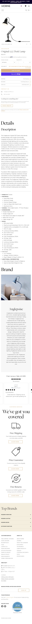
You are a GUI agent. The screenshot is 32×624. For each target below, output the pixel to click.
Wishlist (19, 550)
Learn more (15, 441)
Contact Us (4, 546)
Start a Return (5, 540)
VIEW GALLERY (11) (6, 44)
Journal (19, 540)
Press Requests (5, 556)
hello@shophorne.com (9, 565)
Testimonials (20, 546)
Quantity (19, 59)
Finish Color (4, 59)
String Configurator (7, 558)
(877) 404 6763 (7, 94)
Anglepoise (5, 48)
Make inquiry (7, 105)
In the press (20, 544)
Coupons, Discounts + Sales (23, 553)
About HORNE (20, 538)
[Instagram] (5, 607)
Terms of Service (5, 552)
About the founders (22, 542)
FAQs (2, 544)
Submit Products (21, 548)
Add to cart (16, 70)
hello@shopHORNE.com (9, 91)
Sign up (23, 590)
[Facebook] (2, 607)
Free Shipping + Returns (7, 538)
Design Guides (20, 556)
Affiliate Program (6, 550)
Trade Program (5, 548)
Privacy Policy (5, 554)
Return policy (5, 542)
